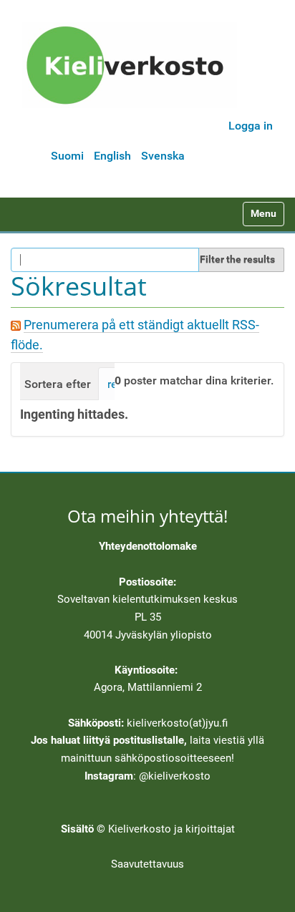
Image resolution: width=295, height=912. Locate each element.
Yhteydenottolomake (148, 546)
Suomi (67, 155)
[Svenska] (129, 65)
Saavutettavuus (147, 864)
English (112, 155)
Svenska (163, 155)
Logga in (250, 125)
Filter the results (237, 259)
